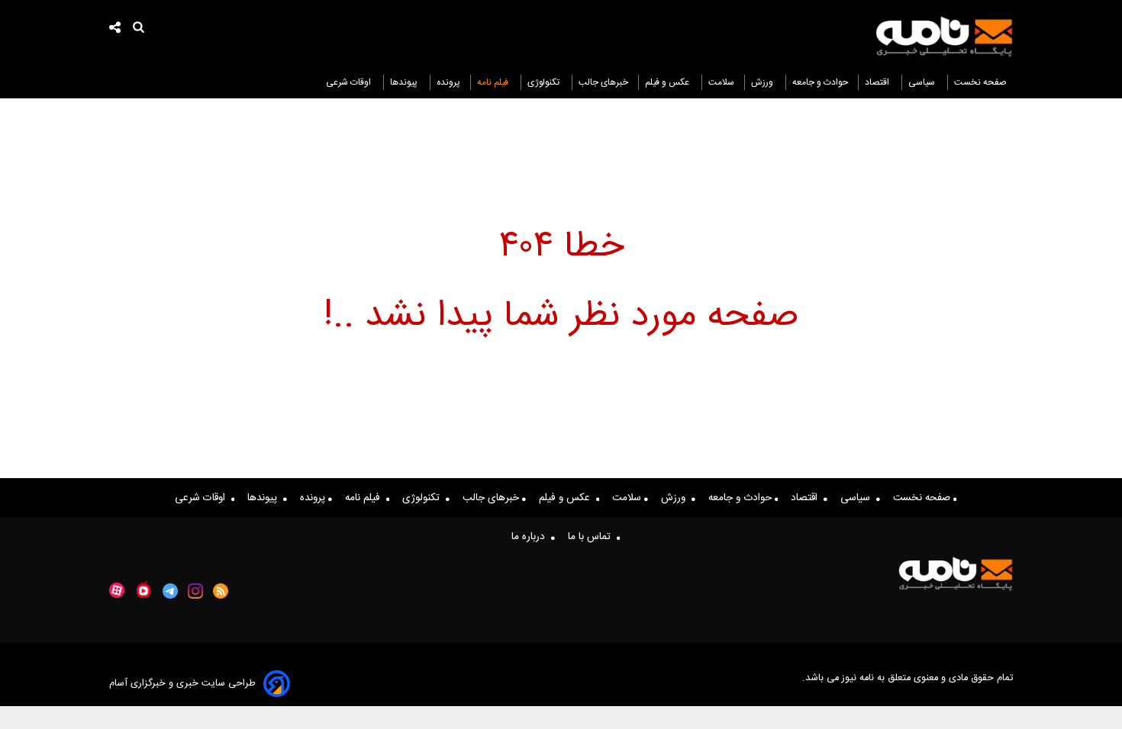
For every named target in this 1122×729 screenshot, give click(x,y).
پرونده (448, 82)
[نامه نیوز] (944, 36)
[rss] (221, 591)
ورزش (763, 82)
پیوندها (405, 82)
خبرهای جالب (603, 82)
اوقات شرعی (349, 82)
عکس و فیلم (668, 82)
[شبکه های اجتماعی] (115, 29)
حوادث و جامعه (820, 82)
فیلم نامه (494, 82)
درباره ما (531, 536)
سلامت (721, 82)
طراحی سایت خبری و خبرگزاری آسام (182, 684)
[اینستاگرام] (195, 591)
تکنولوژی (544, 82)
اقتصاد (878, 82)
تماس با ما (592, 536)
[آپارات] (116, 591)
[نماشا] (143, 589)
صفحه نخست (980, 82)
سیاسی (922, 82)
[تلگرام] (170, 591)
